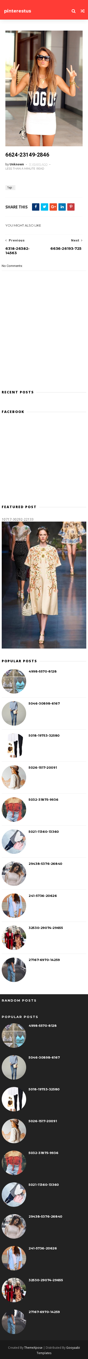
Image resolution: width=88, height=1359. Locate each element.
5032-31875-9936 (43, 799)
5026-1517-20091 (43, 767)
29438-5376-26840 (45, 864)
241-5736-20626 (43, 896)
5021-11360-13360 (44, 832)
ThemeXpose (33, 1348)
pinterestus (17, 11)
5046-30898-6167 (44, 703)
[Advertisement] (44, 461)
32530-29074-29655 (46, 928)
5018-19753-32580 (44, 735)
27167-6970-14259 (44, 960)
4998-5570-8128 (42, 671)
